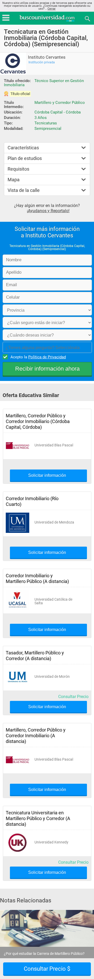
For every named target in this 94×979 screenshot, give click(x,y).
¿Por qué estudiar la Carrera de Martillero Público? (44, 953)
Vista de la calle (24, 190)
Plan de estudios (25, 158)
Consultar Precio (73, 696)
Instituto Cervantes (47, 57)
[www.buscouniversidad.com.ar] (47, 20)
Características (23, 147)
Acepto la (38, 357)
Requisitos (18, 169)
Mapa (14, 179)
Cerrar (52, 8)
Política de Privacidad (47, 357)
